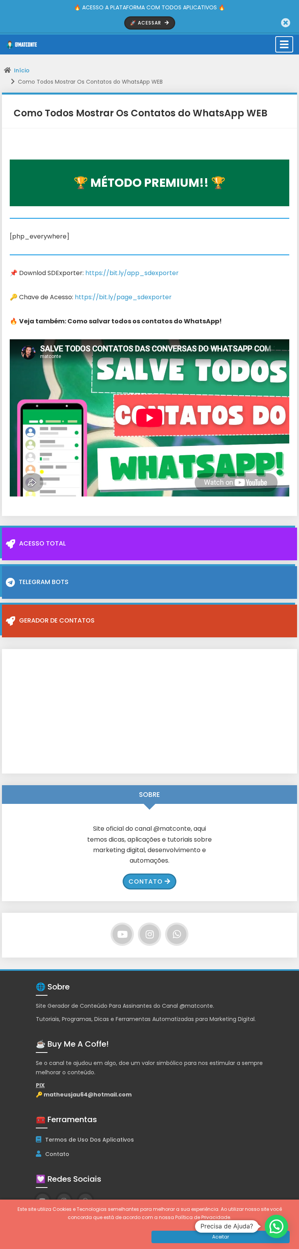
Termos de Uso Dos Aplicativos (89, 1140)
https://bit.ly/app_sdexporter (132, 272)
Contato (145, 881)
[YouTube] (122, 934)
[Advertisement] (149, 711)
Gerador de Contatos (57, 620)
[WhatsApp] (176, 934)
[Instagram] (149, 934)
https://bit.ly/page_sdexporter (123, 297)
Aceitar (220, 1236)
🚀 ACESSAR (146, 22)
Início (22, 70)
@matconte (196, 1006)
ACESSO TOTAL (42, 543)
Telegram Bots (44, 581)
